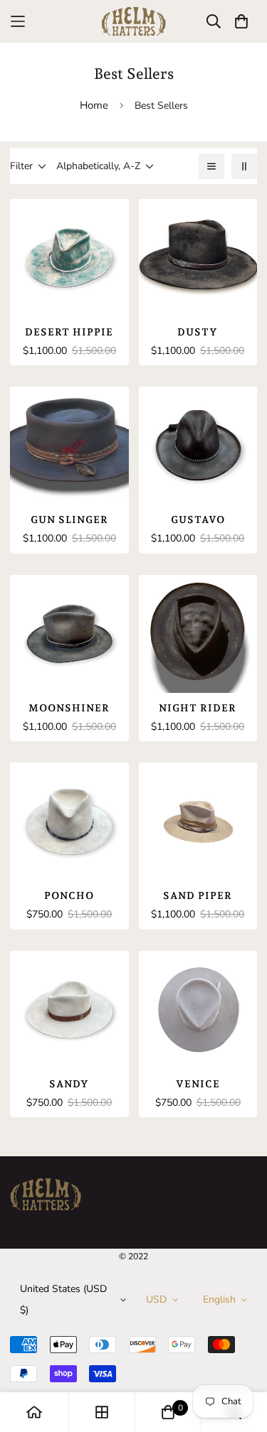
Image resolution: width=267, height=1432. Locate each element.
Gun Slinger (69, 519)
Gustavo (198, 519)
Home (94, 105)
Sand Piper (197, 895)
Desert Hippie (69, 332)
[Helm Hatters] (134, 21)
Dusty (197, 332)
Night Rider (197, 708)
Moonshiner (69, 708)
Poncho (69, 895)
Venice (198, 1083)
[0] (168, 1412)
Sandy (69, 1083)
